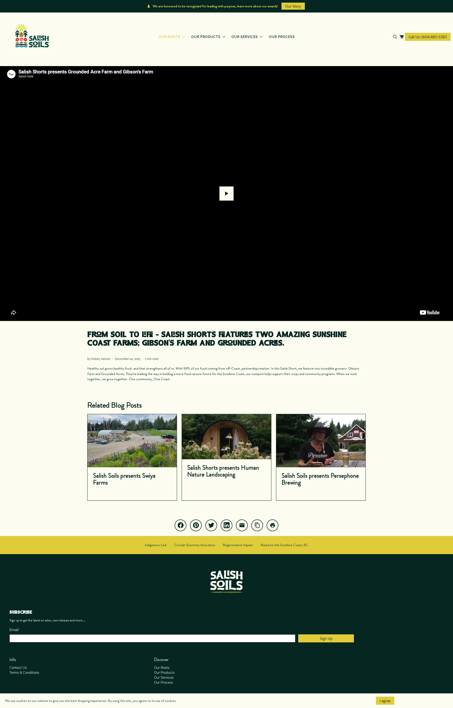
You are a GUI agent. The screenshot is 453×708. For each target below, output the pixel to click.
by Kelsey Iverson (98, 359)
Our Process (282, 37)
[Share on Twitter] (211, 525)
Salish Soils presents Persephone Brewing (320, 479)
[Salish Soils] (32, 37)
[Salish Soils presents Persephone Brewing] (320, 440)
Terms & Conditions (24, 672)
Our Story (293, 6)
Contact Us (18, 668)
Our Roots (169, 37)
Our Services (244, 37)
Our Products (206, 37)
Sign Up (326, 638)
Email (14, 630)
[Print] (272, 525)
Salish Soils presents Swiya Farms (124, 479)
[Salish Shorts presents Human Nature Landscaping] (226, 436)
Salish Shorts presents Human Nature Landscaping (223, 471)
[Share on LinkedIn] (226, 525)
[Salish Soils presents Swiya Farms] (132, 440)
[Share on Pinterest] (196, 525)
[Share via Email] (242, 525)
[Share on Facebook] (180, 525)
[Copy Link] (257, 525)
